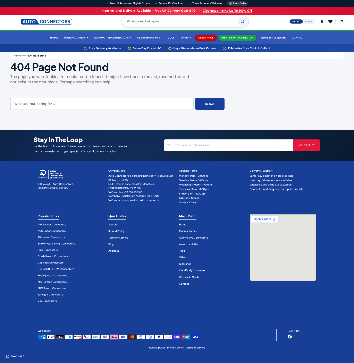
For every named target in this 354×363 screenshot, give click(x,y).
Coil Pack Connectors (51, 262)
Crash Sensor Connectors (53, 256)
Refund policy (157, 347)
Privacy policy (175, 347)
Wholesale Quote (189, 277)
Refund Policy (116, 231)
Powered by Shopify (56, 188)
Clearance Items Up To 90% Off (227, 11)
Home (17, 55)
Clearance (185, 264)
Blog (111, 244)
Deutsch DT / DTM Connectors (56, 269)
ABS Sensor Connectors (52, 224)
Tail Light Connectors (50, 294)
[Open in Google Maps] (283, 247)
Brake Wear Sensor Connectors (56, 243)
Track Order (239, 3)
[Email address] (228, 145)
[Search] (242, 21)
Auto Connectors (63, 184)
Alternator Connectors (51, 237)
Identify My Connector (192, 270)
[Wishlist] (330, 21)
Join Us (304, 145)
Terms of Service (118, 237)
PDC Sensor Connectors (52, 288)
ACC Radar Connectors (52, 231)
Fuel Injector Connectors (52, 275)
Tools (182, 250)
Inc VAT (296, 21)
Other (182, 257)
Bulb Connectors (48, 250)
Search (209, 104)
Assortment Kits (188, 244)
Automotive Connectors (193, 237)
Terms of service (195, 347)
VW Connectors (47, 301)
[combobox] (185, 21)
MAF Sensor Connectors (52, 282)
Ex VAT (308, 21)
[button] (322, 21)
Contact (184, 283)
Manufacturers (187, 231)
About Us (113, 250)
